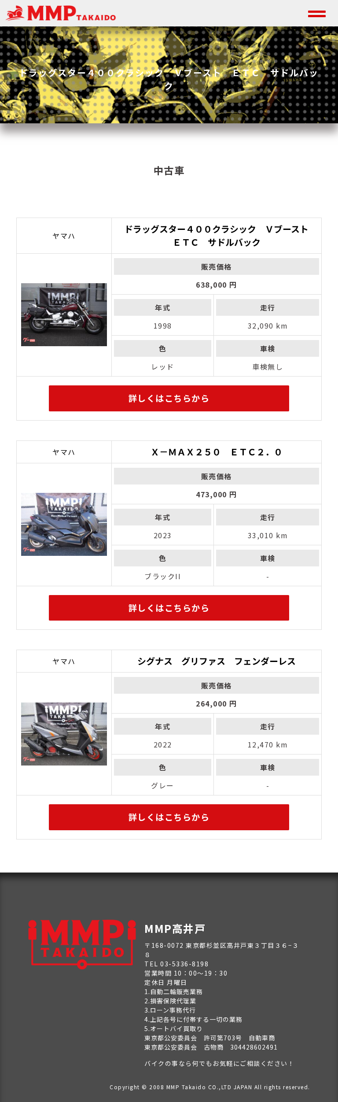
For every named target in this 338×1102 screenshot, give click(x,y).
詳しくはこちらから (169, 398)
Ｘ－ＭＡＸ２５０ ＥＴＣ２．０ (217, 451)
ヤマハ (64, 235)
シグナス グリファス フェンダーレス (216, 661)
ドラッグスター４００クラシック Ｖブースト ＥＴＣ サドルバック (220, 235)
